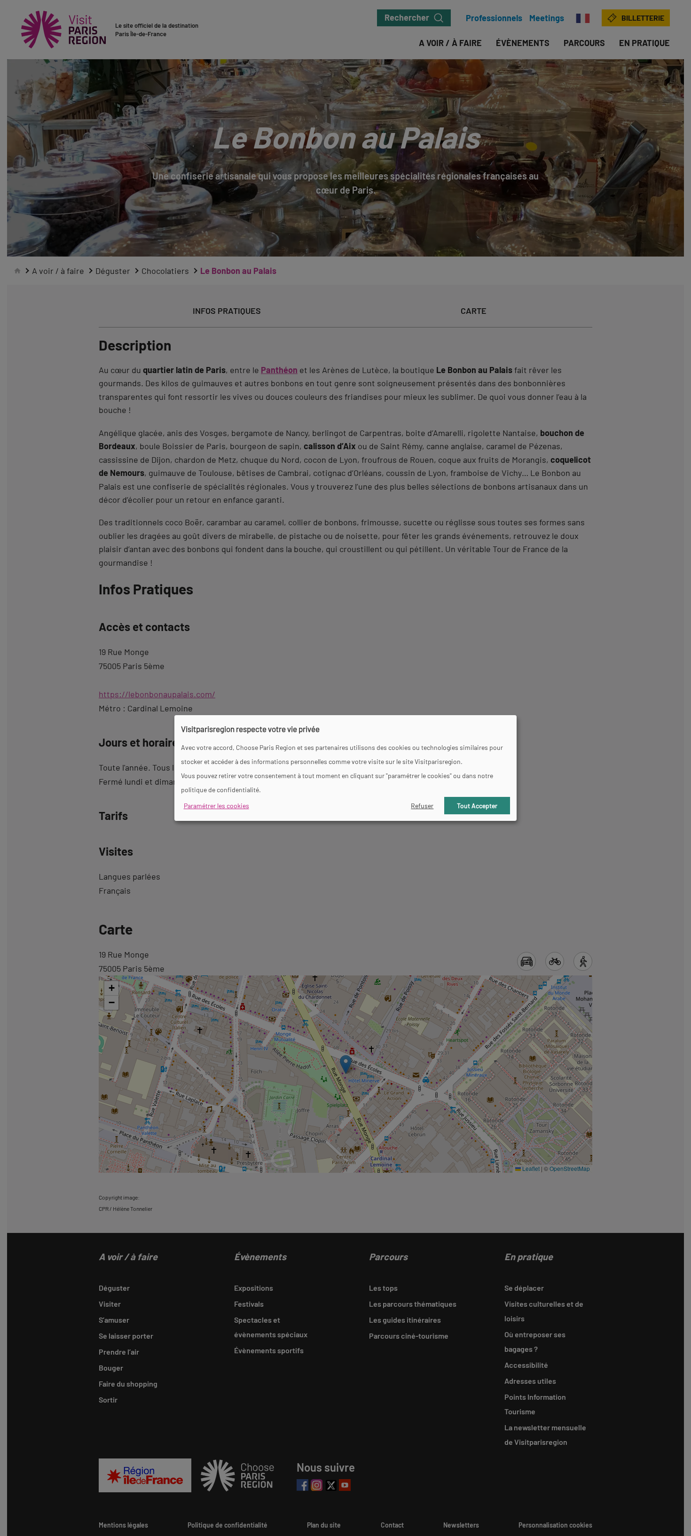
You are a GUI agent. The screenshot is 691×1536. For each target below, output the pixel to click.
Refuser (422, 806)
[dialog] (345, 768)
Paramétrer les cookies (216, 806)
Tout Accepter (477, 806)
